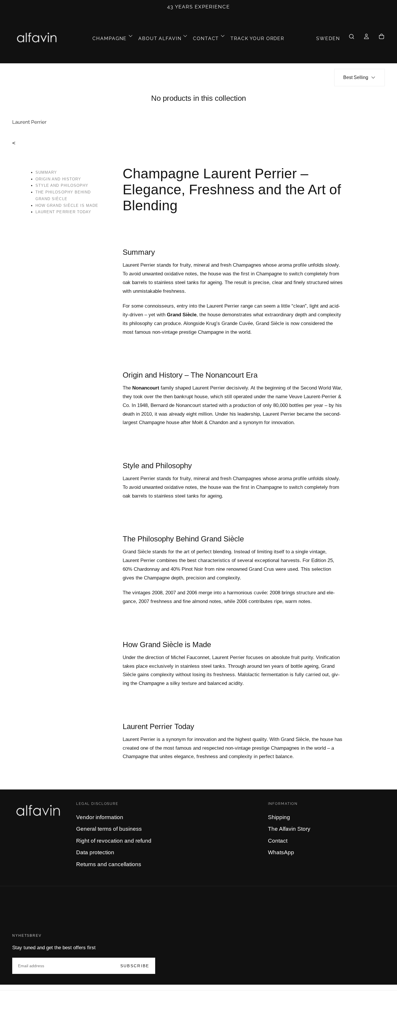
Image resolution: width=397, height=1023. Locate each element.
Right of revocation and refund (113, 841)
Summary (46, 172)
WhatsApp (281, 852)
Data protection (95, 852)
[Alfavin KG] (39, 811)
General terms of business (109, 829)
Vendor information (99, 817)
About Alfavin (159, 38)
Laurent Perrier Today (63, 212)
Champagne (109, 38)
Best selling (355, 77)
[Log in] (366, 38)
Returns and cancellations (108, 864)
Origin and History (58, 179)
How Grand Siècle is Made (66, 205)
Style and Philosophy (61, 185)
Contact (206, 38)
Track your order (257, 38)
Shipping (279, 817)
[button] (328, 38)
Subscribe (134, 965)
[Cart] (381, 38)
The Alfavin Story (289, 829)
